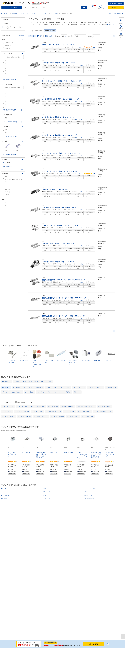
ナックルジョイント (16, 392)
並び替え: (70, 36)
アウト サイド (46, 498)
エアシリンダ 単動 (53, 406)
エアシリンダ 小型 (22, 406)
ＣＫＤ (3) (7, 192)
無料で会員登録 (93, 644)
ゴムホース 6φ (88, 495)
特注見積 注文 (121, 36)
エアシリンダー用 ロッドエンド (102, 411)
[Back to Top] (123, 636)
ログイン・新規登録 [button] (117, 3)
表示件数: (57, 36)
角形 (17, 150)
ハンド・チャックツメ (79, 387)
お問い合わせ (101, 8)
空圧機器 (14, 13)
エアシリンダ (54, 13)
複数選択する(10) (7, 166)
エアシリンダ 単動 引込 (84, 411)
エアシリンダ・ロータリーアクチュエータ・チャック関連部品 (53, 392)
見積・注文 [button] (117, 7)
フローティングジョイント (96, 387)
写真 (41, 36)
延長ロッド (77, 392)
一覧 (33, 36)
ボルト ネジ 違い (5, 495)
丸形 (6, 150)
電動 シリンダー (47, 491)
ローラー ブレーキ (47, 495)
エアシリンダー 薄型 (87, 416)
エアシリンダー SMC (8, 406)
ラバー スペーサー (89, 498)
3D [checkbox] (5, 205)
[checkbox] (13, 43)
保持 (85, 491)
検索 (84, 7)
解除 (22, 169)
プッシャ (4, 392)
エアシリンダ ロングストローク (86, 406)
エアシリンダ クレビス (8, 416)
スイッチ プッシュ (6, 491)
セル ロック (46, 488)
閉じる (108, 644)
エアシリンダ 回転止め (57, 416)
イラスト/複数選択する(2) (10, 136)
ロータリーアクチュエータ (36, 387)
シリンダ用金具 (29, 392)
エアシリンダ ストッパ (24, 416)
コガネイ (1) (8, 194)
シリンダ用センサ (111, 387)
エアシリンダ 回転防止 (68, 406)
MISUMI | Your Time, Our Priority (10, 2)
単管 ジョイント (5, 498)
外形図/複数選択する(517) (10, 79)
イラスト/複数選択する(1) (10, 121)
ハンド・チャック (64, 387)
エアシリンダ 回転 (69, 411)
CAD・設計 (121, 29)
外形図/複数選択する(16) (9, 110)
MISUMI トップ (5, 13)
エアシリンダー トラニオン (53, 411)
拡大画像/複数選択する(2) (10, 154)
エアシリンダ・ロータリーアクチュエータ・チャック (34, 13)
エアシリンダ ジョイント (22, 411)
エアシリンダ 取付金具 (104, 406)
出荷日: (90, 36)
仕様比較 (49, 36)
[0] (93, 6)
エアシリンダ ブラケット (41, 416)
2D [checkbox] (5, 203)
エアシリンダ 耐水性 (72, 416)
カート (93, 8)
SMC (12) (7, 189)
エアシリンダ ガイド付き (37, 406)
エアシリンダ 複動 (37, 411)
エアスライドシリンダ (19, 387)
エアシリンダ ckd (7, 411)
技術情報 (121, 23)
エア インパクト (5, 488)
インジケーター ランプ (90, 488)
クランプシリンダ (51, 387)
